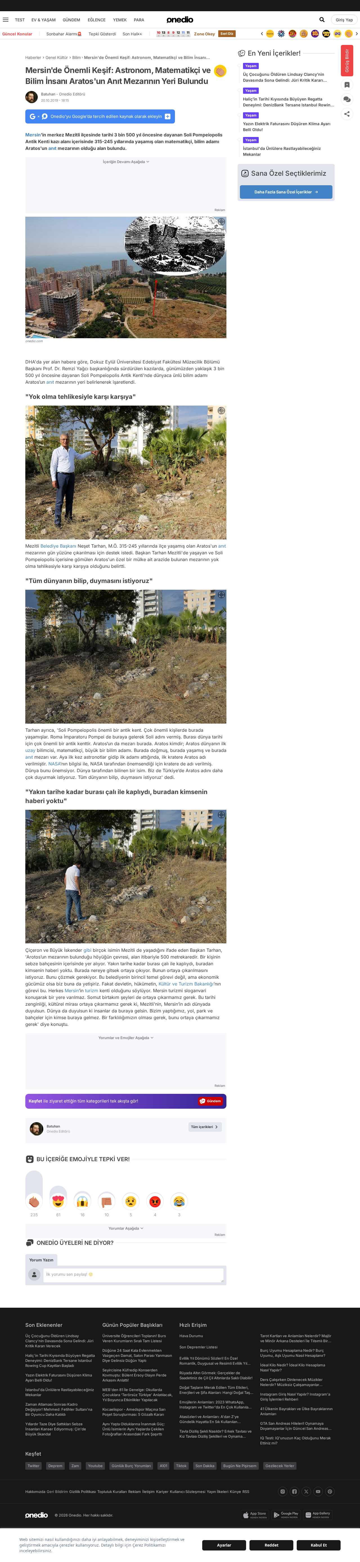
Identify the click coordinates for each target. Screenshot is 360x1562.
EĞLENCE (96, 19)
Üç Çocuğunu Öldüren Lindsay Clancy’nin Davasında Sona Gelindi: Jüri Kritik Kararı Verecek (283, 77)
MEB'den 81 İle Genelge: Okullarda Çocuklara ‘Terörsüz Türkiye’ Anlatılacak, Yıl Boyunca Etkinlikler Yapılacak (137, 1394)
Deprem (55, 1465)
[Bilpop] (303, 33)
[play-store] (287, 1515)
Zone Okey (204, 33)
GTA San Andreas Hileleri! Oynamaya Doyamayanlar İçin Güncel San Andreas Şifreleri (294, 1428)
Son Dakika (204, 1465)
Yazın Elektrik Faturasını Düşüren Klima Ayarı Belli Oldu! (286, 126)
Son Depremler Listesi (198, 1347)
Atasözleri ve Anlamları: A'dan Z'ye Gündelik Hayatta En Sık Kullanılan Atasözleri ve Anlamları (209, 1421)
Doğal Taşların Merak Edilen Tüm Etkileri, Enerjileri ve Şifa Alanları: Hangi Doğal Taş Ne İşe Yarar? (214, 1392)
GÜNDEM (71, 19)
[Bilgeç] (292, 33)
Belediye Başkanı (58, 546)
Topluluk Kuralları (112, 1491)
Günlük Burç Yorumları (131, 1465)
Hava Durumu (191, 1336)
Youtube (95, 1465)
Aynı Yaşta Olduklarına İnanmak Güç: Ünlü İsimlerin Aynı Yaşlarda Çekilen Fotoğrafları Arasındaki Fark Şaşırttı (133, 1429)
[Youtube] (318, 1491)
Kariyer (162, 1491)
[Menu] (5, 19)
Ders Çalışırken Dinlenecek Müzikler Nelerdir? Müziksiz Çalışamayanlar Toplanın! (291, 1384)
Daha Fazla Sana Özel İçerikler (283, 191)
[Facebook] (294, 1491)
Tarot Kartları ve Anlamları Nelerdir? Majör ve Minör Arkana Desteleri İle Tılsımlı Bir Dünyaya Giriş (295, 1341)
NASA (54, 764)
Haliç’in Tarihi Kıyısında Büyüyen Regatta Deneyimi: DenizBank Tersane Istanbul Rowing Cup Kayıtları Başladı (288, 102)
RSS (245, 1491)
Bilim (76, 57)
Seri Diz (226, 33)
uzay (30, 750)
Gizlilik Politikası (82, 1491)
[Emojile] (315, 33)
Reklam (134, 1491)
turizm (91, 990)
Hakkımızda (35, 1491)
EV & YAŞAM (44, 19)
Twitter (33, 1465)
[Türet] (281, 33)
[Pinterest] (330, 1491)
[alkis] (337, 33)
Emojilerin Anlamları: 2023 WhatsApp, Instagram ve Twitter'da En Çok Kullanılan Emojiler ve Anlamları (215, 1407)
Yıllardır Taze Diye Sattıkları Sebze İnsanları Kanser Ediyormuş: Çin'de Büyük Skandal (55, 1429)
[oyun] (326, 33)
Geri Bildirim (57, 1491)
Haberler (33, 57)
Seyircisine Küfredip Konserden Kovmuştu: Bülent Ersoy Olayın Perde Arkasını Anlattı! (134, 1375)
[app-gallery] (319, 1515)
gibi (87, 950)
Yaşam (250, 66)
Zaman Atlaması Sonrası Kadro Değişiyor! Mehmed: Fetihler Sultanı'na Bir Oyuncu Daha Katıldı (58, 1409)
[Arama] (322, 19)
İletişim (148, 1491)
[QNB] (270, 33)
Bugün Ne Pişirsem (239, 1465)
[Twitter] (306, 1491)
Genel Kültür (57, 57)
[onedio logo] (180, 19)
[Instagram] (282, 1491)
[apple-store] (256, 1515)
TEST (20, 19)
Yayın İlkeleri (217, 1491)
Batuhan (63, 94)
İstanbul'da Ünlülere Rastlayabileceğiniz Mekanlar (282, 151)
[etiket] (220, 71)
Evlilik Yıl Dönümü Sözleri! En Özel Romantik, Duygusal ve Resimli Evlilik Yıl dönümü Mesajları (213, 1363)
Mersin (33, 135)
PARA (139, 19)
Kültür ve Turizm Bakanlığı (186, 984)
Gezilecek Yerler (280, 1465)
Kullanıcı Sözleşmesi (187, 1491)
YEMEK (120, 19)
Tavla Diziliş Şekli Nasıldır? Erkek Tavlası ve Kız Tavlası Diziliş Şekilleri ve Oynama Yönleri (215, 1436)
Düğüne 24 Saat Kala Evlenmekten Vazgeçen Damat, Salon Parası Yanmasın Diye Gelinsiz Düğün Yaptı (137, 1355)
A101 (163, 1465)
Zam (75, 1465)
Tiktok (181, 1465)
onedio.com (34, 341)
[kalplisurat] (348, 33)
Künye (235, 1491)
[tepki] (34, 1201)
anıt (52, 148)
